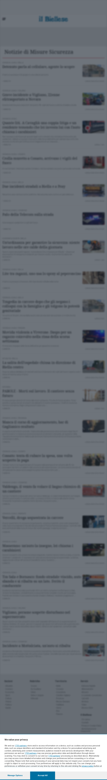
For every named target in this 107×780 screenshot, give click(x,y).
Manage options (15, 775)
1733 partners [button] (21, 745)
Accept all (42, 775)
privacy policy (87, 766)
